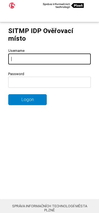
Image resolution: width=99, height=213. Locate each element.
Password (16, 74)
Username (16, 51)
